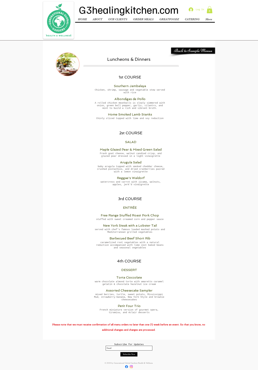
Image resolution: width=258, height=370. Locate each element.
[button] (210, 9)
